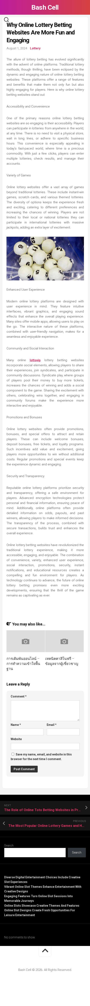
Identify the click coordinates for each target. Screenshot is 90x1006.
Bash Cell (45, 7)
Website (16, 739)
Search (9, 845)
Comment (19, 696)
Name (16, 724)
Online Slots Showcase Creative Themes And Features (41, 905)
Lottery (35, 48)
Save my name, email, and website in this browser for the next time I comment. (41, 757)
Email (52, 724)
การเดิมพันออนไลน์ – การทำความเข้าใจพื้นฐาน (23, 664)
